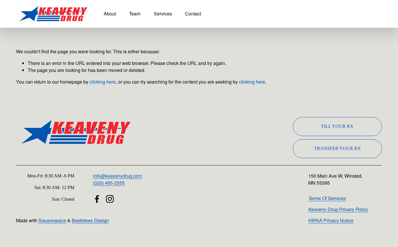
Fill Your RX (337, 126)
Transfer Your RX (337, 148)
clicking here (102, 81)
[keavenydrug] (110, 199)
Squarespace (52, 220)
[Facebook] (97, 199)
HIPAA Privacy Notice (330, 220)
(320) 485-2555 (109, 182)
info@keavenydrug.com (117, 175)
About (110, 13)
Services (163, 13)
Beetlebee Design (90, 220)
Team (134, 13)
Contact (193, 13)
